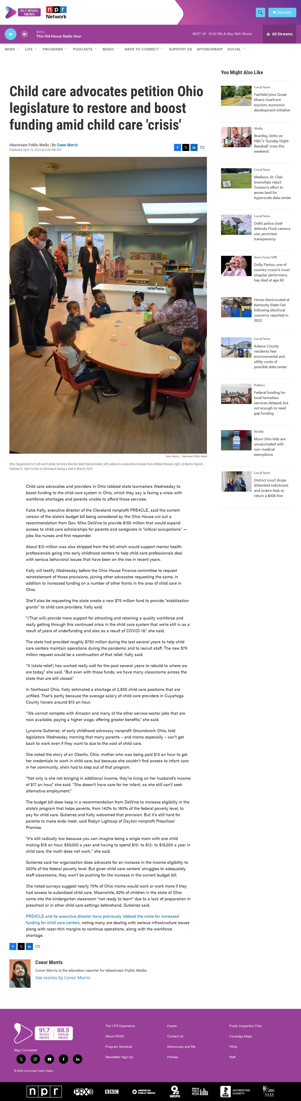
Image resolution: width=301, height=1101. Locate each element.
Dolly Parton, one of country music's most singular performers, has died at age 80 (272, 272)
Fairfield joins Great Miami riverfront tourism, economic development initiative (272, 102)
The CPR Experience (120, 1026)
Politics (259, 385)
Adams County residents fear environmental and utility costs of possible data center (270, 356)
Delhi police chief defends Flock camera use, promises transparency (272, 230)
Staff (232, 1057)
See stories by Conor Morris (62, 977)
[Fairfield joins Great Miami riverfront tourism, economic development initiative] (236, 96)
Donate (284, 12)
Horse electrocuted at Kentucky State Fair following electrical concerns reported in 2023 (271, 310)
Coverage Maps (240, 1036)
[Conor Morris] (20, 973)
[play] (10, 34)
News (10, 49)
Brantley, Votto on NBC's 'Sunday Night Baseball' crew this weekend (271, 143)
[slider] (32, 34)
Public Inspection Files (245, 1026)
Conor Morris (67, 145)
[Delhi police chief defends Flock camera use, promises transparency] (236, 225)
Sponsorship (210, 49)
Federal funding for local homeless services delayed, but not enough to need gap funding (271, 403)
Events (172, 1026)
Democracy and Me (181, 1046)
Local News (262, 87)
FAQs (233, 1046)
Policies (172, 1057)
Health (259, 432)
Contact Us (175, 1036)
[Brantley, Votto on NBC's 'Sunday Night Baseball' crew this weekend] (236, 137)
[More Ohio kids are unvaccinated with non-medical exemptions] (236, 440)
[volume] (25, 34)
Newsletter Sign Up (119, 1057)
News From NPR (265, 257)
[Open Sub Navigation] (18, 49)
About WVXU (114, 1036)
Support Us (180, 49)
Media (258, 128)
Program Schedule (118, 1046)
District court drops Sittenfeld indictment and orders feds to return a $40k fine (271, 487)
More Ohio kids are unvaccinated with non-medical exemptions (269, 446)
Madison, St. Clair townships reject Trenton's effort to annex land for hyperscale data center (272, 187)
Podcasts (83, 49)
